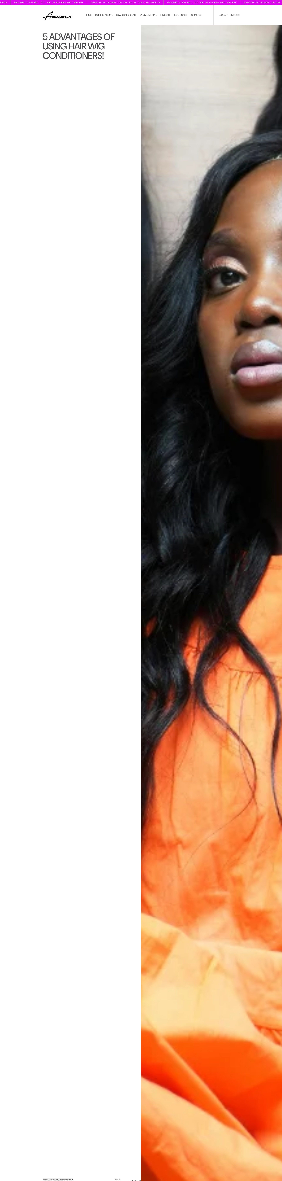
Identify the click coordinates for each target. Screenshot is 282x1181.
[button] (223, 15)
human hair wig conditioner (58, 1179)
